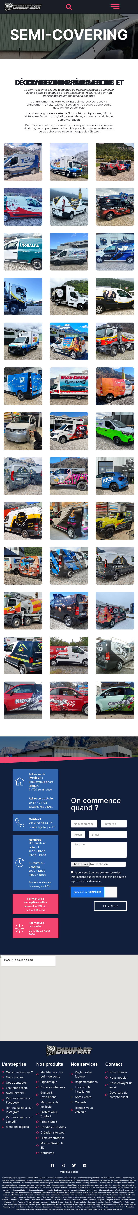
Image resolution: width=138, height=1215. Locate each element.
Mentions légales (69, 1171)
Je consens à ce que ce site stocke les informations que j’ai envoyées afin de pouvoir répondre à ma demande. (98, 877)
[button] (69, 7)
